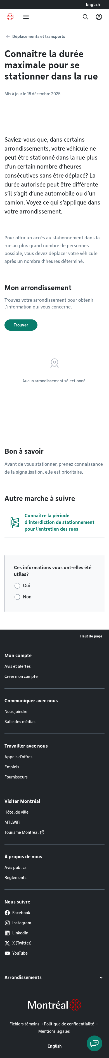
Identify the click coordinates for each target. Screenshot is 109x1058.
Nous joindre (15, 711)
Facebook (21, 913)
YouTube (20, 953)
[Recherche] (85, 16)
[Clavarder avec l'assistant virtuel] (94, 1043)
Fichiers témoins (24, 1024)
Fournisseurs (16, 777)
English (93, 4)
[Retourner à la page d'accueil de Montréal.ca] (10, 16)
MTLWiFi (12, 822)
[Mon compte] (99, 16)
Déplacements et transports (38, 36)
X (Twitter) (22, 943)
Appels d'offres (18, 757)
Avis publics (15, 867)
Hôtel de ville (16, 812)
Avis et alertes (17, 666)
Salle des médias (19, 721)
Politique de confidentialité (69, 1024)
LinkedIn (20, 933)
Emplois (11, 767)
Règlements (15, 877)
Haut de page (91, 636)
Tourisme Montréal (21, 832)
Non (27, 597)
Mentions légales (54, 1031)
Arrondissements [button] (23, 977)
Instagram (21, 923)
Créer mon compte (21, 676)
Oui (26, 585)
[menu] (26, 16)
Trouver (21, 325)
